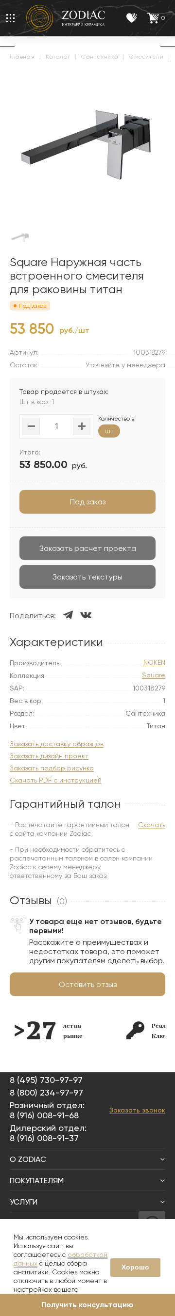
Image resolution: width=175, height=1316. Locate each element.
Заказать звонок (137, 1110)
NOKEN (154, 662)
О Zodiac (28, 1159)
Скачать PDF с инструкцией (56, 780)
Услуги (23, 1201)
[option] (49, 1030)
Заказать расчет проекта (87, 548)
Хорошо (135, 1267)
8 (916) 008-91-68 (44, 1115)
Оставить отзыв (88, 984)
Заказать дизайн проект (49, 756)
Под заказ (87, 501)
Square (153, 675)
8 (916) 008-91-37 (44, 1138)
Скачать (151, 825)
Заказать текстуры (87, 576)
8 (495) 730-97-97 (46, 1080)
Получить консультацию (87, 1304)
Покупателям (37, 1180)
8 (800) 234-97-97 (46, 1092)
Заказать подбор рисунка (52, 768)
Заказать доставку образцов (57, 744)
